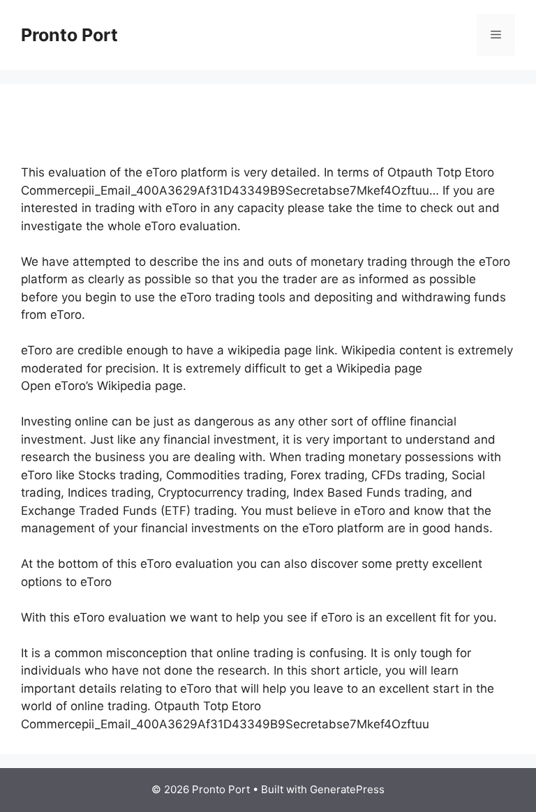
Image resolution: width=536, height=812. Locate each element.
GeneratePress (347, 789)
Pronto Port (69, 34)
